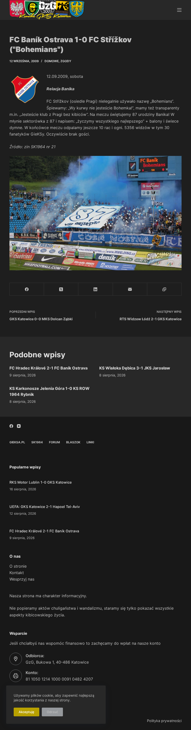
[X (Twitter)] (61, 289)
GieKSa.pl (17, 442)
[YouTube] (19, 426)
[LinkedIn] (95, 289)
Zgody (65, 61)
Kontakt (16, 572)
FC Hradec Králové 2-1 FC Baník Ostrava (48, 367)
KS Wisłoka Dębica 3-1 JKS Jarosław (134, 367)
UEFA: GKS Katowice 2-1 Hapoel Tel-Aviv (44, 506)
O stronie (18, 566)
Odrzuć (52, 712)
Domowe (52, 61)
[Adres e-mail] (130, 289)
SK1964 (37, 442)
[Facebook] (27, 289)
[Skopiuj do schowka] (164, 289)
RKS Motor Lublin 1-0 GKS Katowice (40, 482)
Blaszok (73, 442)
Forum (54, 442)
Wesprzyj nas (21, 579)
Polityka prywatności (164, 721)
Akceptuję (26, 712)
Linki (90, 442)
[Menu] (179, 10)
